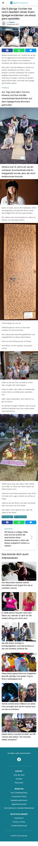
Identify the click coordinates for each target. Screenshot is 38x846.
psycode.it (19, 783)
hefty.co (6, 87)
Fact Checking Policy (19, 792)
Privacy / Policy (19, 822)
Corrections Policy (19, 796)
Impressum (19, 818)
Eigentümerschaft (19, 804)
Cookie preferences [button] (19, 826)
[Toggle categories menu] (3, 2)
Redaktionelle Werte (19, 800)
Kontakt (19, 779)
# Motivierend (20, 517)
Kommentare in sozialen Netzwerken (19, 808)
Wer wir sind (19, 775)
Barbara (12, 22)
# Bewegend (7, 517)
